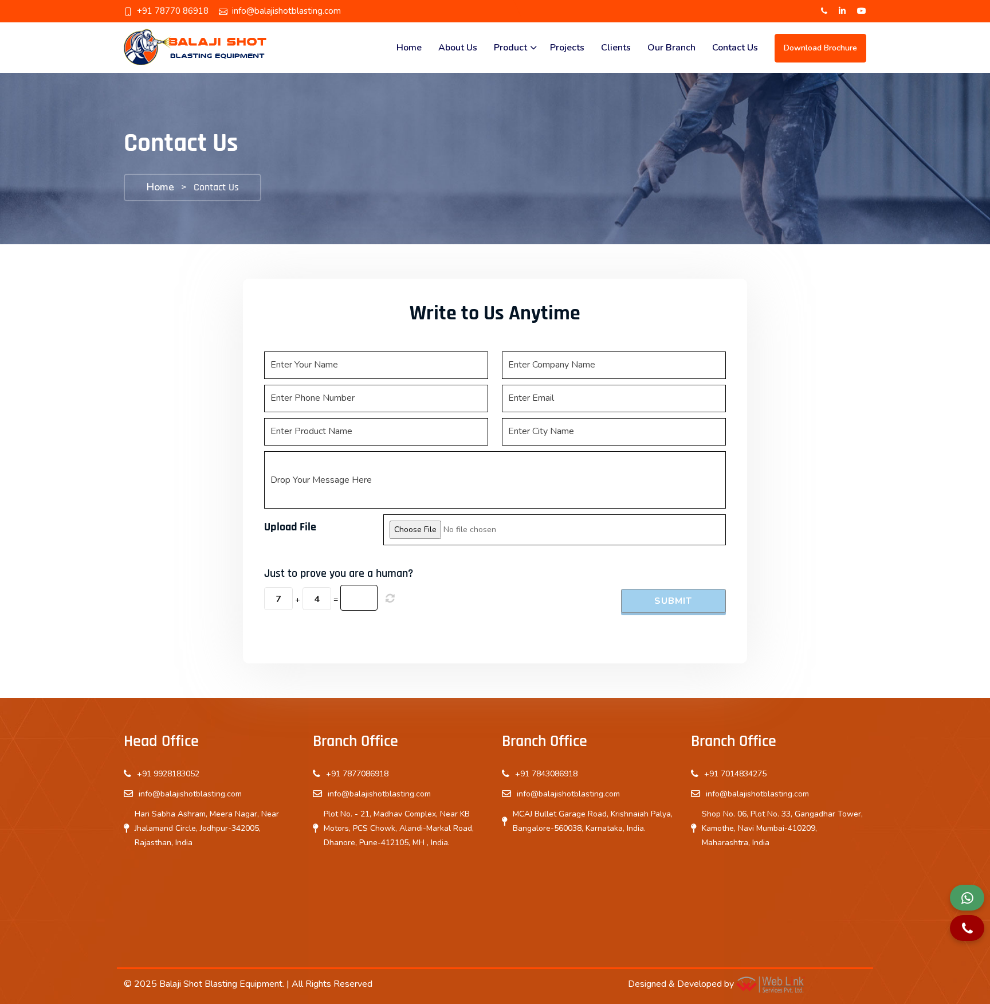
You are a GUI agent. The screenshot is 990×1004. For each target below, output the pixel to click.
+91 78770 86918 (173, 11)
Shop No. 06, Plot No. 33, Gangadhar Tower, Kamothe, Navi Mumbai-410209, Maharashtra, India (782, 828)
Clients (616, 47)
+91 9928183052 (168, 773)
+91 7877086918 (357, 773)
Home (409, 47)
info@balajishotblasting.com (286, 11)
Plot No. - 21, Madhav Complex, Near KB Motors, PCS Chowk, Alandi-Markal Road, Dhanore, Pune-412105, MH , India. (399, 828)
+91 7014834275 (735, 773)
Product (510, 47)
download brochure (820, 47)
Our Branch (671, 47)
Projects (567, 47)
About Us (457, 47)
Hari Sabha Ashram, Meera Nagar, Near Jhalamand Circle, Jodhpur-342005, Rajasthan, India (207, 828)
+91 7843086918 (546, 773)
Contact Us (735, 47)
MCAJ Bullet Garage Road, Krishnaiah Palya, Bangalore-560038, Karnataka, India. (593, 821)
